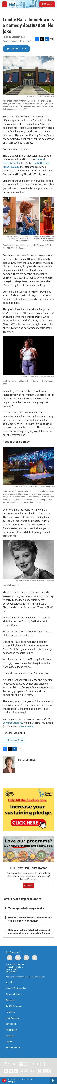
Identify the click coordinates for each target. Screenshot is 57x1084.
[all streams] (53, 1080)
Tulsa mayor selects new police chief (26, 908)
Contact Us (10, 1000)
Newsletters (11, 1024)
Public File (10, 1036)
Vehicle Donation (13, 1048)
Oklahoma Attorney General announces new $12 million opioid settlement (30, 919)
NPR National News (14, 740)
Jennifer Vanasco (12, 722)
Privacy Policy (11, 1030)
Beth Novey (27, 726)
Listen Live (10, 1012)
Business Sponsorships (16, 988)
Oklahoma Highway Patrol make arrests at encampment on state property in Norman (29, 931)
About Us (10, 982)
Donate (48, 4)
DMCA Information (14, 1006)
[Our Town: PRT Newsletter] (28, 849)
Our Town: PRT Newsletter (28, 868)
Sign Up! (28, 885)
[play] (4, 1080)
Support (9, 1042)
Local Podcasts (12, 1018)
